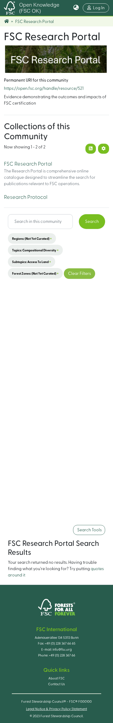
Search (92, 221)
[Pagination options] (103, 149)
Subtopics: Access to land (31, 262)
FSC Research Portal (28, 164)
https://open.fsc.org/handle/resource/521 (44, 88)
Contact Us (56, 684)
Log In (101, 8)
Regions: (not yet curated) (32, 238)
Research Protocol (25, 197)
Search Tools (89, 530)
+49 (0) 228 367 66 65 (60, 643)
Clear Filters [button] (79, 273)
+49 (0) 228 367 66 (62, 655)
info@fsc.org (62, 649)
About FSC (56, 678)
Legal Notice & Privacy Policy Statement (56, 709)
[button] (76, 8)
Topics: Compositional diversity (35, 250)
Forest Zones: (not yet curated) (35, 273)
